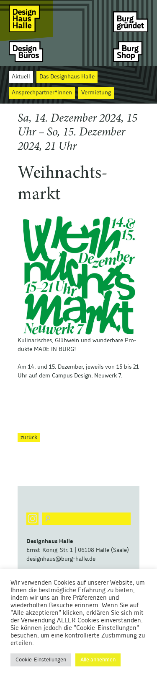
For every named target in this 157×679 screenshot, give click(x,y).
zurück (29, 437)
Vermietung (96, 93)
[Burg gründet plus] (130, 18)
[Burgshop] (130, 51)
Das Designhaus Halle (67, 77)
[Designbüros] (26, 51)
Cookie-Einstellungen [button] (40, 660)
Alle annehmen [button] (98, 660)
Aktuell (21, 77)
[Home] (26, 18)
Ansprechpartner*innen (42, 93)
